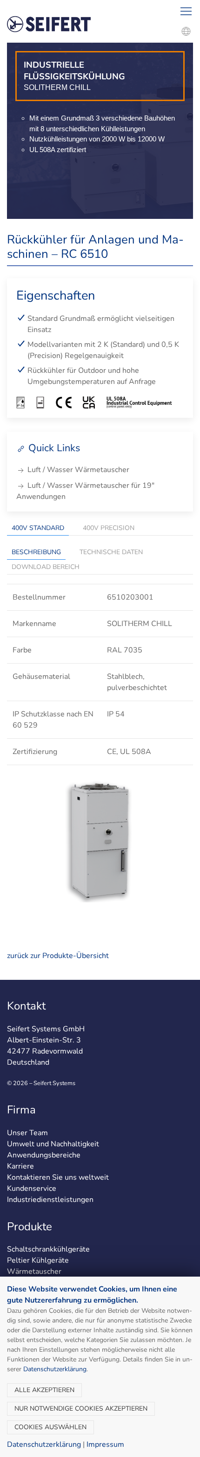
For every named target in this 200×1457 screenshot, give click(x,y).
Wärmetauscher (34, 1271)
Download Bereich (46, 566)
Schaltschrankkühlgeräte (48, 1249)
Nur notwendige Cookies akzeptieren (80, 1408)
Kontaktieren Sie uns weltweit (58, 1177)
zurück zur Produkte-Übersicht (58, 956)
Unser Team (27, 1133)
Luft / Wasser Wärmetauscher (77, 470)
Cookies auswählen (50, 1427)
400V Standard (38, 528)
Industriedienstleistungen (50, 1200)
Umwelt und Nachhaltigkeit (53, 1144)
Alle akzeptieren (44, 1390)
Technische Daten (111, 552)
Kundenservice (31, 1188)
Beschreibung (36, 552)
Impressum (105, 1444)
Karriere (20, 1166)
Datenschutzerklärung (55, 1369)
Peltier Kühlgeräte (38, 1260)
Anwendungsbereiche (43, 1155)
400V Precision (108, 528)
